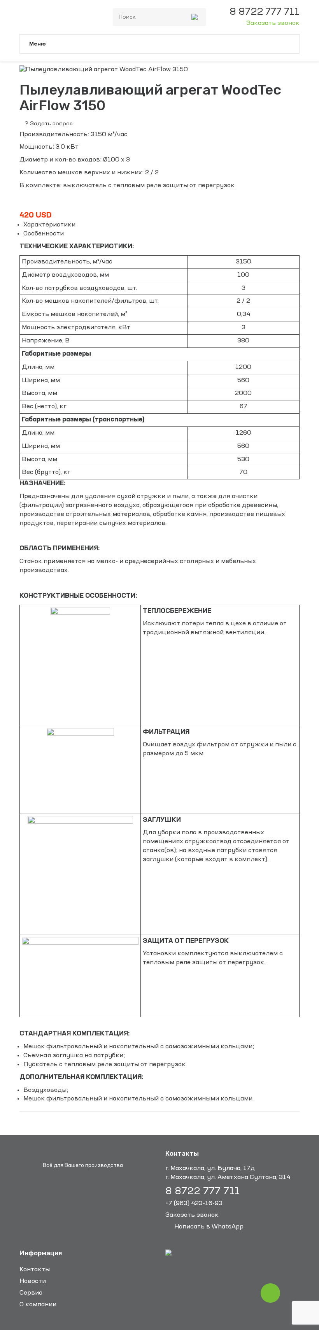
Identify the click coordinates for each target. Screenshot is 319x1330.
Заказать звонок (273, 23)
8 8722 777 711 (202, 1192)
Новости (32, 1281)
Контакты (34, 1270)
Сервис (30, 1293)
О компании (37, 1305)
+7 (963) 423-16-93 (194, 1203)
